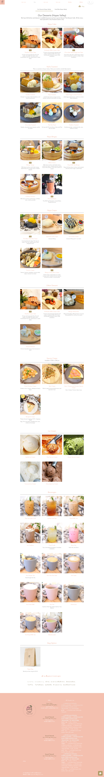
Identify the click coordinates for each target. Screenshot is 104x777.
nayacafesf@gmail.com (36, 774)
